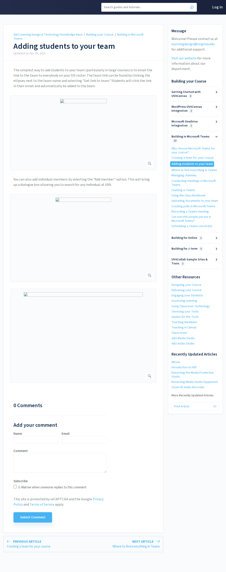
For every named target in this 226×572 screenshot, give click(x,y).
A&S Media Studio (183, 338)
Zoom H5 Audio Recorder (188, 387)
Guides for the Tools (185, 317)
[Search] (192, 8)
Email (66, 434)
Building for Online (186, 238)
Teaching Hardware (184, 322)
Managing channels (183, 175)
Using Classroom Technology (190, 306)
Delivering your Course (186, 290)
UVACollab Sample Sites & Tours (189, 261)
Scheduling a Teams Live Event (191, 226)
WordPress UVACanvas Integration (186, 109)
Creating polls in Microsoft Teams (193, 206)
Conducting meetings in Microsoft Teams (193, 183)
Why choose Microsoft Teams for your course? (193, 150)
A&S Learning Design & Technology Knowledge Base (48, 34)
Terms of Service (42, 504)
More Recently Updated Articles (192, 395)
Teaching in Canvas (184, 327)
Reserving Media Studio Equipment (194, 382)
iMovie (175, 362)
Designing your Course (186, 285)
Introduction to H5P (184, 367)
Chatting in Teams (183, 190)
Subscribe (20, 481)
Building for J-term (186, 248)
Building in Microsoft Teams (190, 138)
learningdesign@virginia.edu (193, 44)
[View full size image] (83, 133)
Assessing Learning (184, 301)
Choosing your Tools (185, 311)
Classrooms (179, 333)
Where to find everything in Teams (194, 170)
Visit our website (184, 58)
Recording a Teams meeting (190, 211)
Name (17, 434)
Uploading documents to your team (194, 201)
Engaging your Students (187, 295)
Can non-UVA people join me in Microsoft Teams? (191, 219)
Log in (217, 7)
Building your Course (99, 34)
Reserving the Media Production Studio (192, 375)
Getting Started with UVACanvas (186, 94)
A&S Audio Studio (182, 343)
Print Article (181, 406)
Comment (20, 451)
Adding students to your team (64, 46)
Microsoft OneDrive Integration (184, 123)
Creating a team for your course (192, 158)
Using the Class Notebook (188, 195)
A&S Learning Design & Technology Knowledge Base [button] (24, 7)
